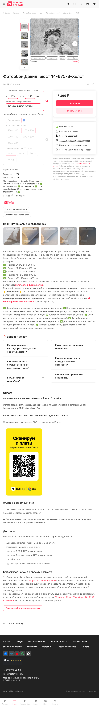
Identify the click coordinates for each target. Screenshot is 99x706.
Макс (68, 597)
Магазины (47, 646)
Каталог (7, 641)
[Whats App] (22, 653)
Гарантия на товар (66, 646)
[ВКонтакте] (5, 653)
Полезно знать (79, 641)
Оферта (85, 646)
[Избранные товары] (87, 4)
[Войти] (81, 4)
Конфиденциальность (75, 691)
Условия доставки (12, 646)
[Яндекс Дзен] (28, 653)
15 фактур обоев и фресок (42, 580)
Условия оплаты (59, 641)
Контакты (32, 646)
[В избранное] (87, 84)
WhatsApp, (78, 597)
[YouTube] (17, 653)
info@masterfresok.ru (13, 674)
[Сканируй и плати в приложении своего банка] (24, 495)
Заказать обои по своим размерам (23, 608)
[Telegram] (11, 653)
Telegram (59, 597)
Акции (20, 641)
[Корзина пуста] (94, 4)
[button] (24, 67)
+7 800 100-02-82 (12, 670)
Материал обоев (37, 641)
